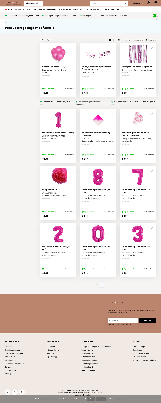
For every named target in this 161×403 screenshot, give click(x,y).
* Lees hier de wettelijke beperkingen (119, 325)
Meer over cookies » (116, 399)
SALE (118, 9)
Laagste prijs (138, 40)
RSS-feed (95, 390)
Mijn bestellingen (53, 350)
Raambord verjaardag (89, 370)
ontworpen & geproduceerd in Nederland (60, 15)
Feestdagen (109, 9)
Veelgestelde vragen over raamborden (96, 346)
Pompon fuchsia (49, 189)
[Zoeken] (125, 3)
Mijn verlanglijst (52, 357)
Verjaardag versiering (89, 364)
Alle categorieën (32, 3)
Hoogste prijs (151, 40)
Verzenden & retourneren (14, 364)
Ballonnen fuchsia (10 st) (53, 66)
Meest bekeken (124, 40)
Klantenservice (10, 370)
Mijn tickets (51, 353)
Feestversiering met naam (25, 9)
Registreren (51, 346)
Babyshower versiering (89, 357)
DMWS (87, 390)
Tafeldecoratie (64, 9)
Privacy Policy (10, 357)
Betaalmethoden (11, 360)
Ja (91, 399)
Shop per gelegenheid (47, 9)
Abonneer (148, 320)
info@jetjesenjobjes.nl (148, 360)
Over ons (8, 346)
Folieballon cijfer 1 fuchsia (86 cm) (58, 132)
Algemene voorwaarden (14, 353)
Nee (100, 399)
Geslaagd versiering (88, 367)
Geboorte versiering (94, 9)
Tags (8, 23)
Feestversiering (87, 350)
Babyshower (78, 9)
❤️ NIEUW (8, 9)
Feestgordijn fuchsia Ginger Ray (137, 66)
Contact (8, 367)
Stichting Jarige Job (12, 350)
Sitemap (8, 374)
